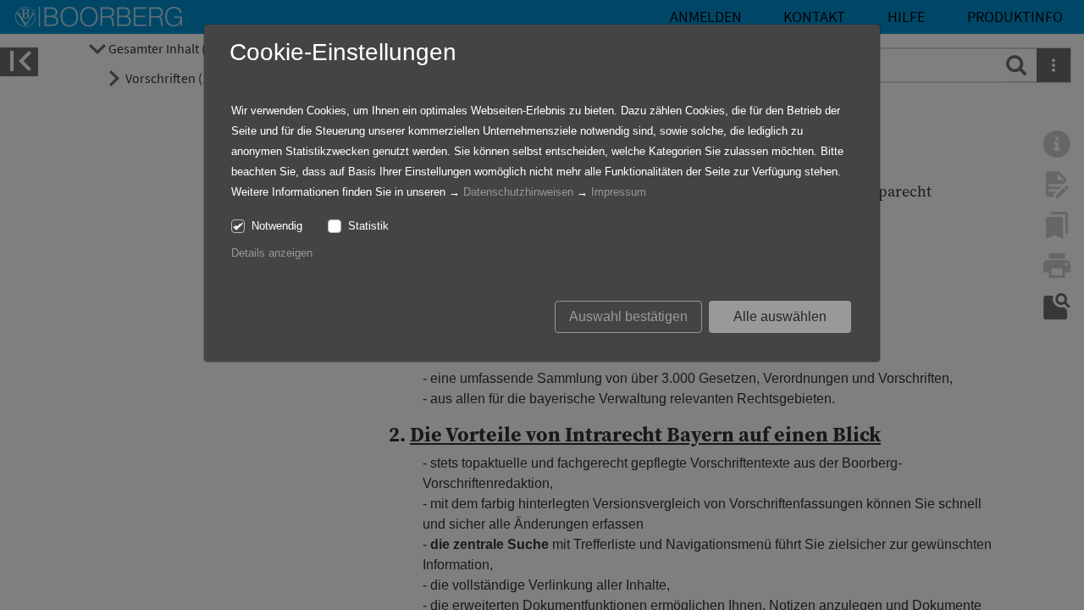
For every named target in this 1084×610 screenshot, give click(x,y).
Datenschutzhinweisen (518, 192)
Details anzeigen (271, 253)
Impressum (618, 192)
